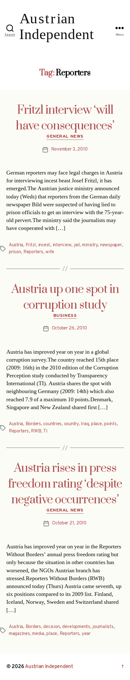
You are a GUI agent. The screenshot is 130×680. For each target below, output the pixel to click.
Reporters (33, 252)
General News (64, 136)
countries (52, 424)
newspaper (111, 245)
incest (44, 245)
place (96, 424)
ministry (90, 245)
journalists (102, 627)
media (38, 634)
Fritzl (31, 245)
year (86, 634)
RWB (36, 431)
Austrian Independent (49, 667)
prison (15, 252)
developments (76, 627)
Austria (16, 245)
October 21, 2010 (69, 523)
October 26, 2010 (69, 328)
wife (49, 252)
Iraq (85, 424)
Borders (33, 424)
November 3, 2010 (69, 149)
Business (65, 315)
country (71, 424)
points (110, 424)
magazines (19, 634)
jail (77, 245)
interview (62, 245)
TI (45, 431)
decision (51, 627)
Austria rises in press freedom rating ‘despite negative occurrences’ (65, 484)
